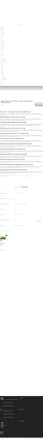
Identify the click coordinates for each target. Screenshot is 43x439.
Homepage (2, 27)
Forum (37, 438)
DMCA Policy (2, 34)
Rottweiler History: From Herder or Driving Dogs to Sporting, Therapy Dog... (10, 399)
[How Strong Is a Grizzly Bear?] (3, 208)
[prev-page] (0, 231)
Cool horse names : (3, 58)
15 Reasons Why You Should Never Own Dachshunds (8, 417)
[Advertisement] (21, 108)
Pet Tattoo (2, 53)
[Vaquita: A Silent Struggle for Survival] (3, 224)
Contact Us (32, 438)
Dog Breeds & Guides (3, 77)
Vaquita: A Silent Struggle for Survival (3, 225)
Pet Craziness (2, 44)
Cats (1, 39)
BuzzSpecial (2, 32)
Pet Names (2, 46)
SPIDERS (2, 67)
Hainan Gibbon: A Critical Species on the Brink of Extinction (20, 225)
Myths (2, 56)
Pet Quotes (2, 72)
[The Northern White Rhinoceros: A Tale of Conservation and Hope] (3, 219)
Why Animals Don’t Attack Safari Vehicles (3, 214)
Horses (2, 37)
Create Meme (2, 65)
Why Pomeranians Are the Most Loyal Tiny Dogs (8, 402)
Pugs (1, 51)
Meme (2, 63)
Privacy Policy (25, 438)
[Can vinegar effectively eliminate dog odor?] (3, 192)
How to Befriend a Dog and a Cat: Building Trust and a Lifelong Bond (6, 198)
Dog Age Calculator (3, 60)
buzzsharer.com (2, 242)
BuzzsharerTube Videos (3, 79)
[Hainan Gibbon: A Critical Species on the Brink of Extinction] (18, 224)
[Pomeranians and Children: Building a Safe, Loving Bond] (1, 399)
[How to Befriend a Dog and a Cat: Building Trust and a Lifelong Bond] (3, 197)
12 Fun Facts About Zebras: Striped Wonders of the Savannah (20, 214)
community (2, 30)
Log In (42, 438)
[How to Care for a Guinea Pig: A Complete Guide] (18, 192)
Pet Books (2, 84)
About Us (23, 438)
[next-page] (1, 231)
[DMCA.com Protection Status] (3, 239)
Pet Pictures (2, 74)
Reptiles (2, 70)
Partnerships (35, 438)
